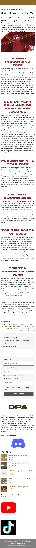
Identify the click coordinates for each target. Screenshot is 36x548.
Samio (11, 488)
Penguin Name (7, 359)
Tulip (11, 459)
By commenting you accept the (17, 388)
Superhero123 (14, 18)
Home (3, 9)
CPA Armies (8, 326)
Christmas (28, 324)
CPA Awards (16, 326)
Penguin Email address (10, 368)
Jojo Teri (12, 467)
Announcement (14, 324)
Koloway (17, 543)
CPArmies (24, 326)
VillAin (11, 482)
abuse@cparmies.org (24, 545)
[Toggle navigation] (33, 2)
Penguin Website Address (11, 378)
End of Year (31, 326)
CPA (2, 326)
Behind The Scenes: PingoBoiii (18, 486)
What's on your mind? (9, 346)
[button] (17, 272)
